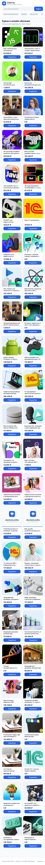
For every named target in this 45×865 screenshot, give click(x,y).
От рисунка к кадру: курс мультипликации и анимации (11, 736)
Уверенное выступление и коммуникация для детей (11, 496)
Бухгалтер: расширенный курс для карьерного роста (32, 84)
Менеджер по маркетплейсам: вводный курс (30, 839)
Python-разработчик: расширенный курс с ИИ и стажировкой (32, 359)
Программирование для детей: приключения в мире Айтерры (11, 325)
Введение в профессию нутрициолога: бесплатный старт (11, 805)
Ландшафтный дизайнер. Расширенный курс (11, 599)
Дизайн (24, 14)
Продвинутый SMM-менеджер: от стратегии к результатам (32, 702)
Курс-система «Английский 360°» (31, 461)
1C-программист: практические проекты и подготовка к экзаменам (32, 393)
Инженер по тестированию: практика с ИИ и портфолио (11, 839)
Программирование (11, 14)
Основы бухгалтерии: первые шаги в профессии (31, 119)
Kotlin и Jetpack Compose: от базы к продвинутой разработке (10, 360)
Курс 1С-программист (32, 220)
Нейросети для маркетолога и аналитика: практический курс (10, 257)
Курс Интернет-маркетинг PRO (8, 701)
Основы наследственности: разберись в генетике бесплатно (10, 668)
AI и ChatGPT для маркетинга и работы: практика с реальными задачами (32, 806)
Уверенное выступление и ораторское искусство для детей (32, 496)
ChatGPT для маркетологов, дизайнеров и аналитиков (8, 222)
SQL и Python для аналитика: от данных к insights (11, 290)
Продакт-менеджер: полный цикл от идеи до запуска (32, 565)
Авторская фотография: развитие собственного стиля (11, 153)
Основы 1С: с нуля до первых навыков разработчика (31, 770)
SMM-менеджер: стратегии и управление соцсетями (32, 599)
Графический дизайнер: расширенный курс (11, 392)
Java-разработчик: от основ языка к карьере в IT (11, 187)
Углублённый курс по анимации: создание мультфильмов (10, 530)
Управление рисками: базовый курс (10, 633)
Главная (40, 861)
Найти (38, 9)
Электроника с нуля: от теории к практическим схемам (32, 50)
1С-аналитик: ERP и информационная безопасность (9, 565)
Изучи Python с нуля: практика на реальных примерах (11, 119)
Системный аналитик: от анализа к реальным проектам (32, 633)
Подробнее (12, 57)
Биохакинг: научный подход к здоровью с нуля (31, 256)
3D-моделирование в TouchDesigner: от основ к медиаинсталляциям (32, 187)
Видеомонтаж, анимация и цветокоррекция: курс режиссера (33, 427)
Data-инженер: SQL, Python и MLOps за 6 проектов (10, 427)
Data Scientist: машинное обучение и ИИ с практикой (32, 290)
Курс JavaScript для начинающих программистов (10, 50)
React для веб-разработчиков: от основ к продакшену (32, 153)
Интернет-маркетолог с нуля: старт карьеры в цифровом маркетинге (32, 325)
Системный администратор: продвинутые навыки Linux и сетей (10, 771)
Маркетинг (34, 14)
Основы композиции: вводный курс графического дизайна (32, 736)
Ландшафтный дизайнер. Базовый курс (32, 667)
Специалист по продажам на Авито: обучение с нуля (10, 462)
